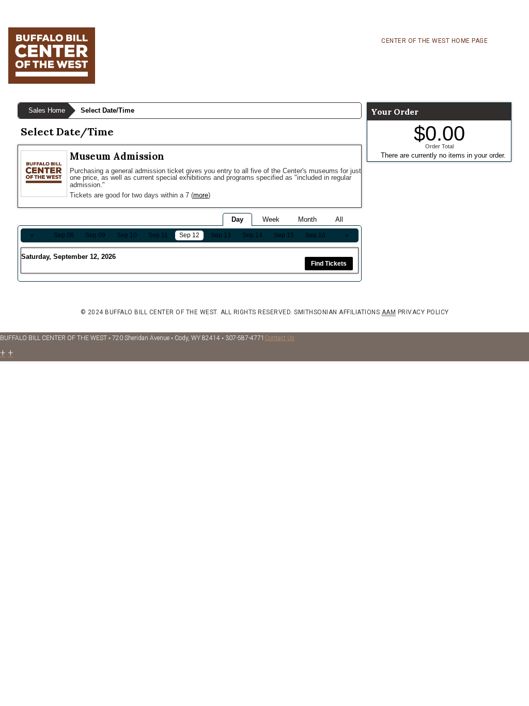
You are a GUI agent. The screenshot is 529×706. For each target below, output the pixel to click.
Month (307, 219)
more (200, 195)
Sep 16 (315, 235)
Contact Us (279, 338)
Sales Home (46, 110)
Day (237, 219)
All (339, 219)
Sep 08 (64, 235)
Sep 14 (252, 235)
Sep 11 (158, 235)
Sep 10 (127, 235)
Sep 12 (189, 235)
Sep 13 (221, 235)
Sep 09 (95, 235)
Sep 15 (284, 235)
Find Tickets (329, 263)
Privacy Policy (423, 312)
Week (270, 219)
